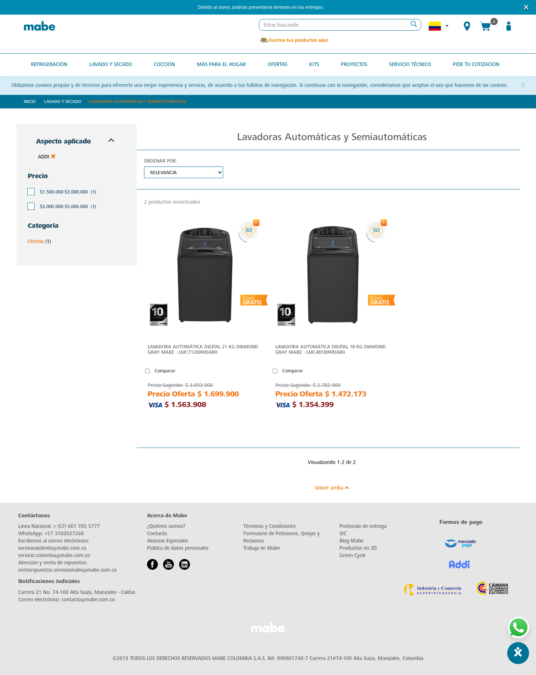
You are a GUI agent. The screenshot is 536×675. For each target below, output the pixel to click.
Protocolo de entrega (363, 526)
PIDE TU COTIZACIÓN (476, 64)
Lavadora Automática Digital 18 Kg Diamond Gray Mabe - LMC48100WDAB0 (330, 349)
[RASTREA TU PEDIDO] (293, 40)
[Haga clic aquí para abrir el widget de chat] (518, 653)
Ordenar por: (160, 161)
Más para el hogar (221, 64)
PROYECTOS (354, 64)
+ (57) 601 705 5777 (76, 526)
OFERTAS (277, 64)
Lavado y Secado (62, 101)
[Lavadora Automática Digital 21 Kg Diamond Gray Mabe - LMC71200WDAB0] (204, 277)
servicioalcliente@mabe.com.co (52, 548)
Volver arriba (330, 488)
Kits (314, 64)
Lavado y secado (110, 64)
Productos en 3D (358, 548)
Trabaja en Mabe (261, 548)
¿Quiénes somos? (166, 526)
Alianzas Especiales (167, 541)
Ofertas (35, 241)
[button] (333, 7)
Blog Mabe (351, 541)
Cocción (164, 64)
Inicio (30, 101)
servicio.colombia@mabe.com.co (54, 555)
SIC (342, 533)
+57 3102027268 (64, 533)
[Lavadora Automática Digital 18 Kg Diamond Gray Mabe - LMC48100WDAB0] (332, 277)
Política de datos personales (178, 548)
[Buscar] (413, 25)
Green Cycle (352, 555)
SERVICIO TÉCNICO (410, 64)
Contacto (157, 533)
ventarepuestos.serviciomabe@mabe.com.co (67, 570)
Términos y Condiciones (269, 526)
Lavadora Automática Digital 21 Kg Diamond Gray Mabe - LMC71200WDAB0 (203, 349)
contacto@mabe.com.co (88, 599)
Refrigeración (49, 64)
